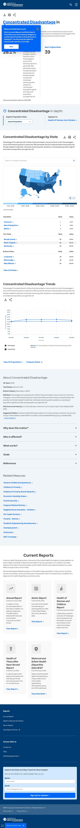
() (10, 418)
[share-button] (14, 15)
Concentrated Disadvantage (29, 22)
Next (11, 47)
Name (7, 778)
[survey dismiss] (23, 825)
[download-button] (4, 15)
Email (7, 786)
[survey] (2, 825)
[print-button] (9, 15)
